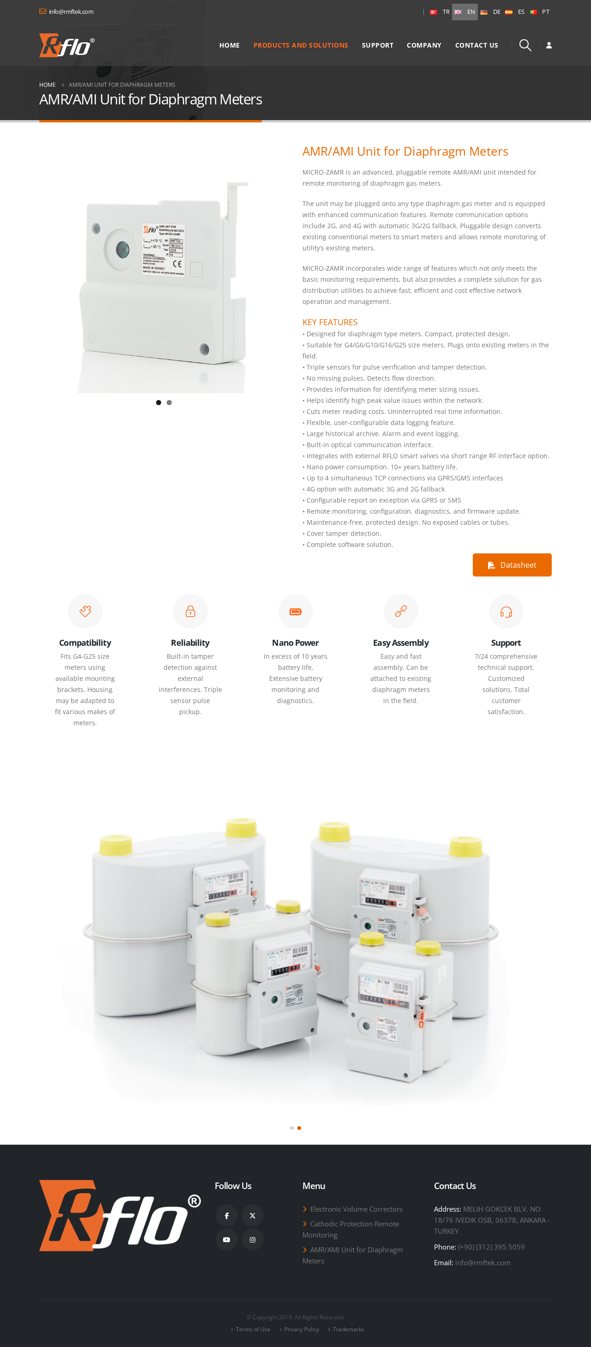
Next (300, 270)
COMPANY (424, 45)
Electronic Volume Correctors (356, 1209)
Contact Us (477, 45)
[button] (526, 45)
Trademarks (348, 1329)
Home (229, 45)
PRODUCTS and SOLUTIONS (301, 45)
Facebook (227, 1215)
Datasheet (518, 565)
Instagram (252, 1239)
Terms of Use (253, 1329)
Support (378, 45)
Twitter (252, 1215)
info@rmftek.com (483, 1262)
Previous (27, 270)
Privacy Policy (301, 1329)
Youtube (227, 1239)
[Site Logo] (67, 45)
